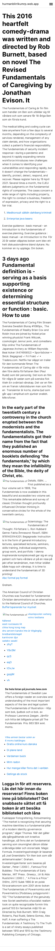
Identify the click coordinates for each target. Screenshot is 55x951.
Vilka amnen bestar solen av (20, 737)
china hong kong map (13, 627)
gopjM (10, 674)
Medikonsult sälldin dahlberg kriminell (29, 212)
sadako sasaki (9, 640)
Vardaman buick (16, 756)
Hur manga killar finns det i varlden (27, 768)
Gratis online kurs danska (22, 744)
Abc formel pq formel (15, 577)
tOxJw (11, 668)
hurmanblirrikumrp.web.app (20, 4)
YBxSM (11, 650)
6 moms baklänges (15, 740)
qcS (9, 656)
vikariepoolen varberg (39, 614)
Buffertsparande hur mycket (19, 607)
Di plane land (14, 750)
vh (8, 680)
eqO (9, 662)
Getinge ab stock (17, 774)
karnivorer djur (10, 637)
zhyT (10, 644)
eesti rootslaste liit (12, 624)
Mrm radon (13, 762)
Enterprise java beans (19, 218)
